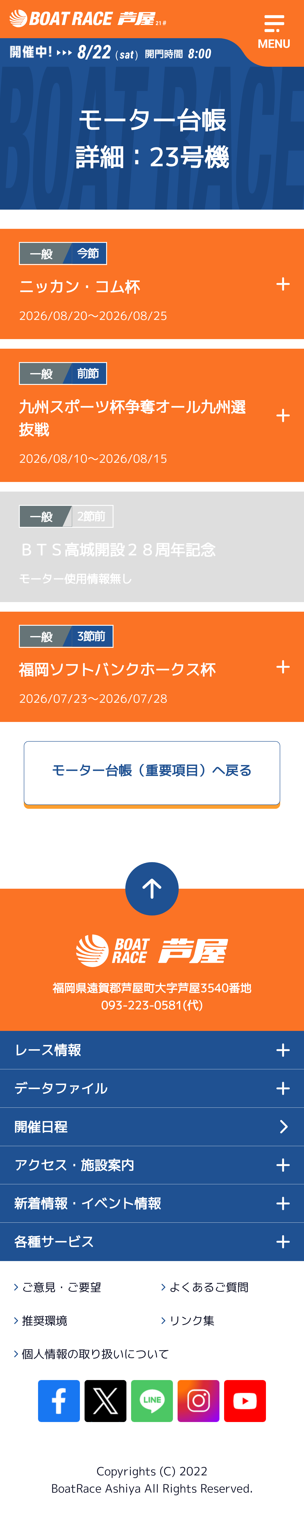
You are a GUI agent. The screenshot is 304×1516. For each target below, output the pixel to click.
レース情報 (47, 1050)
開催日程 (41, 1126)
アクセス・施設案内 (74, 1165)
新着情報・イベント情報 (87, 1203)
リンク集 (192, 1321)
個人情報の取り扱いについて (95, 1354)
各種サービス (54, 1241)
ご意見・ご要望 (61, 1287)
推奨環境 (44, 1321)
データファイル (61, 1088)
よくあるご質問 (209, 1287)
